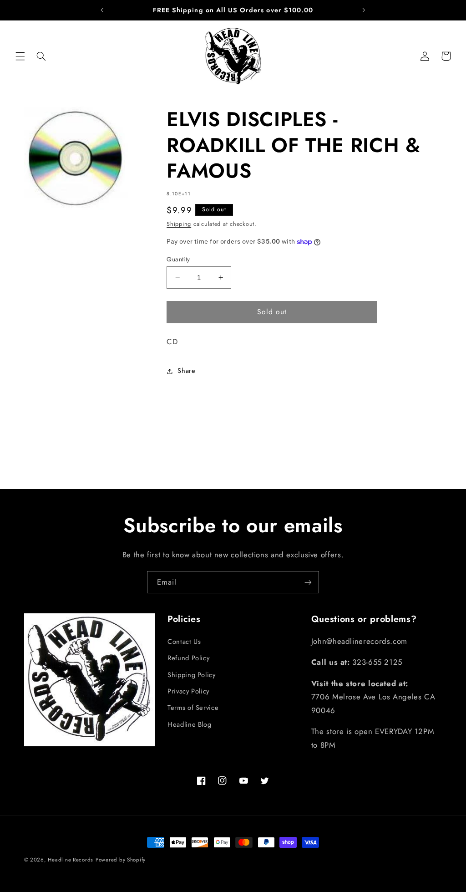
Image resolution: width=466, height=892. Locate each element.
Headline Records (70, 859)
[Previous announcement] (102, 10)
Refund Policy (188, 658)
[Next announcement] (364, 10)
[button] (20, 56)
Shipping (179, 224)
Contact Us (184, 642)
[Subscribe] (308, 582)
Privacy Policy (188, 691)
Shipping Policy (191, 675)
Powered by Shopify (121, 859)
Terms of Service (192, 708)
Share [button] (186, 371)
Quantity (178, 259)
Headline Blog (189, 724)
